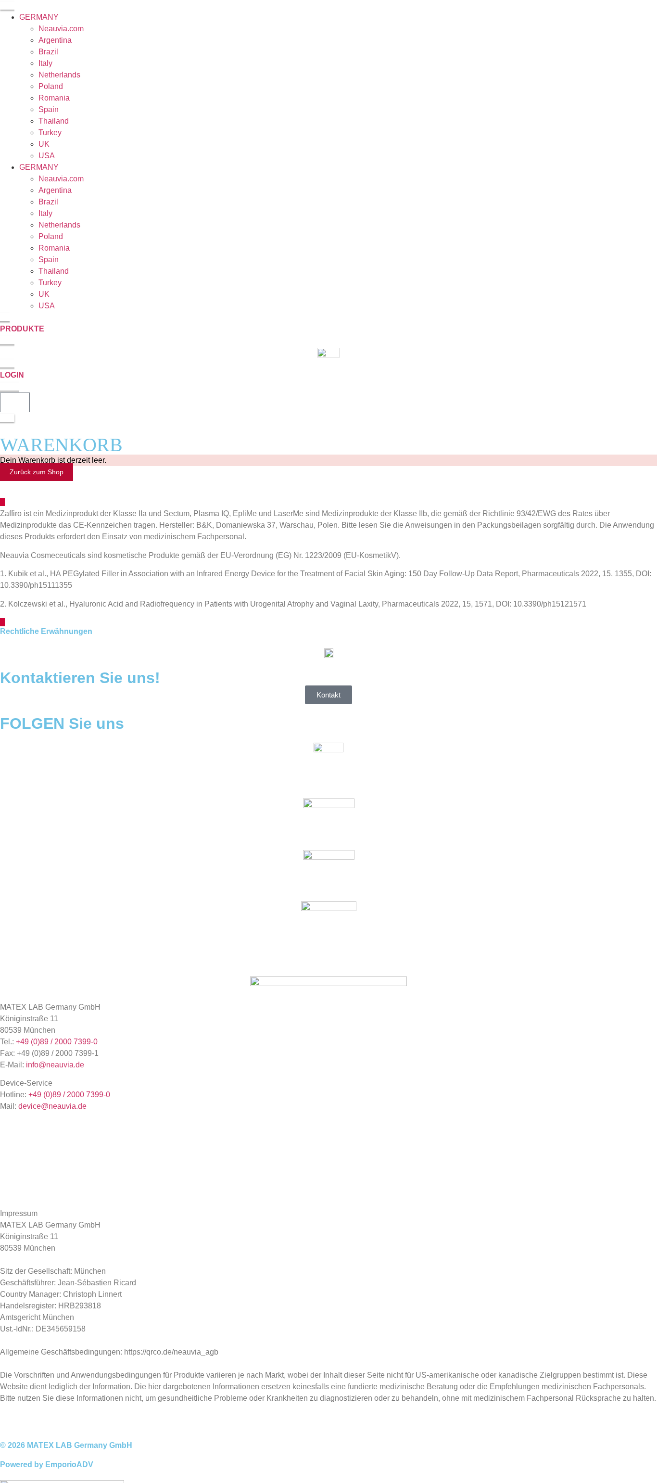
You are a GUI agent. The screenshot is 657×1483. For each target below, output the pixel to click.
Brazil (48, 52)
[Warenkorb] (15, 402)
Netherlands (59, 75)
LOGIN (12, 375)
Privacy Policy (24, 1157)
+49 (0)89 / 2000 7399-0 (57, 1042)
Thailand (53, 121)
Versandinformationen (37, 1190)
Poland (50, 86)
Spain (48, 109)
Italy (45, 63)
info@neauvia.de (55, 1065)
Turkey (50, 132)
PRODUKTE (22, 329)
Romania (54, 98)
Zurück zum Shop (36, 472)
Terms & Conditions (33, 1141)
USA (46, 156)
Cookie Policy (24, 1174)
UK (44, 144)
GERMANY (39, 17)
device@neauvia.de (52, 1106)
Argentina (55, 40)
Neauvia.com (61, 29)
